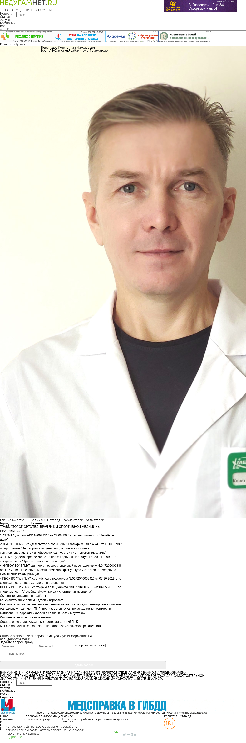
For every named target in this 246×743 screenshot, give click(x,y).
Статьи (5, 16)
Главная (6, 44)
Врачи (4, 26)
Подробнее (14, 737)
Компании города (37, 719)
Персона (6, 697)
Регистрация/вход (177, 716)
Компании (8, 23)
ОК (116, 731)
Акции (4, 29)
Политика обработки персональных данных (95, 719)
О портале (7, 719)
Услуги (5, 20)
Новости (6, 13)
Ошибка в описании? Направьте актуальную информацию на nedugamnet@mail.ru (46, 637)
